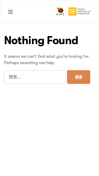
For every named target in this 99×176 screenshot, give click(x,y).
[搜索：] (35, 77)
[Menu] (10, 12)
